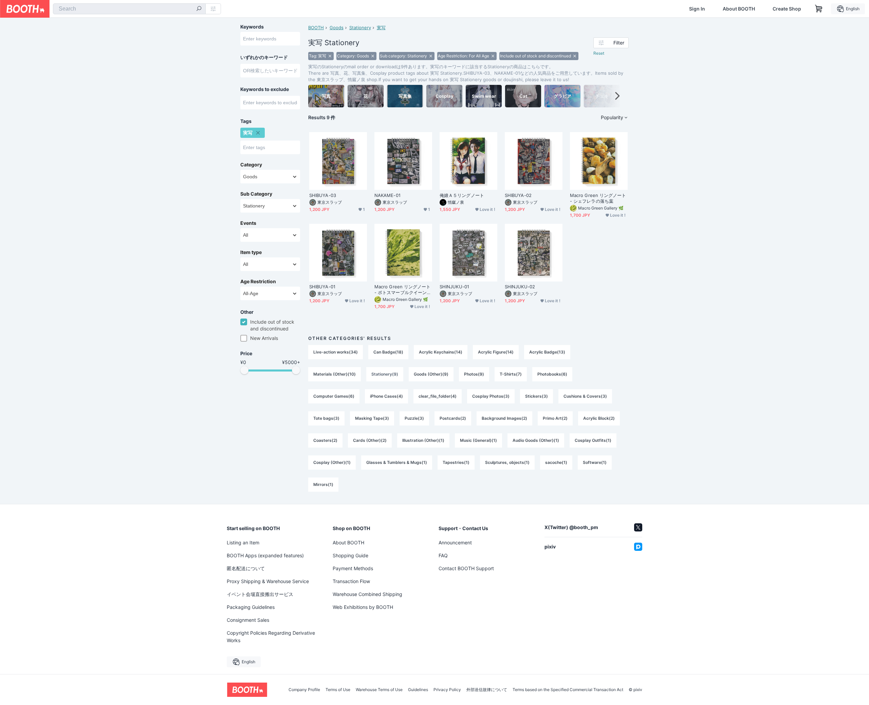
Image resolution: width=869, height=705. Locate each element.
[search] (199, 9)
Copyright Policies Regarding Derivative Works (271, 636)
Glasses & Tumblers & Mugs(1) (396, 462)
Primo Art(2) (555, 418)
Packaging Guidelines (251, 607)
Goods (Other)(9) (431, 374)
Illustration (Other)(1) (423, 440)
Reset (598, 53)
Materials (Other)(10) (334, 374)
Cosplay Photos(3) (491, 396)
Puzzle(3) (414, 418)
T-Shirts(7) (511, 374)
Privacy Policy (447, 690)
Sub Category (256, 194)
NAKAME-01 (387, 195)
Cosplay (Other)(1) (332, 462)
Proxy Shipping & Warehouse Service (268, 581)
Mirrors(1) (323, 484)
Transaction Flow (351, 581)
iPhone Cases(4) (386, 396)
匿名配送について (246, 568)
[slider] (244, 370)
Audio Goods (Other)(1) (536, 440)
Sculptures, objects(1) (507, 462)
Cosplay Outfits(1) (593, 440)
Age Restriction (258, 281)
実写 (381, 27)
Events (248, 223)
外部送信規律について (486, 690)
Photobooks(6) (552, 374)
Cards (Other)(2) (370, 440)
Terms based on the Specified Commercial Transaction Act (568, 690)
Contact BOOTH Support (466, 568)
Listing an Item (243, 542)
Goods (337, 27)
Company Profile (304, 690)
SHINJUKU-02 (520, 286)
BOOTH (316, 27)
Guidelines (418, 690)
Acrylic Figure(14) (496, 352)
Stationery (360, 27)
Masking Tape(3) (372, 418)
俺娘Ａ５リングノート (462, 195)
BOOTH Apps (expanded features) (265, 555)
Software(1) (595, 462)
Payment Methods (353, 568)
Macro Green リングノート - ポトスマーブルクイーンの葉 (402, 289)
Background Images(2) (504, 418)
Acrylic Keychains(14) (440, 352)
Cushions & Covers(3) (585, 396)
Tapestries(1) (456, 462)
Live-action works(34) (335, 352)
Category (251, 164)
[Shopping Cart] (819, 9)
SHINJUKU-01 (454, 286)
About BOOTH (739, 8)
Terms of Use (338, 690)
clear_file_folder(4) (438, 396)
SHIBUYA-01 (322, 286)
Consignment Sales (248, 620)
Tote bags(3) (326, 418)
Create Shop (787, 8)
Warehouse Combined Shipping (367, 594)
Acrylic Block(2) (599, 418)
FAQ (443, 555)
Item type (251, 252)
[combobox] (129, 8)
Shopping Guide (350, 555)
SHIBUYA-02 (518, 195)
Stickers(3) (536, 396)
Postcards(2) (453, 418)
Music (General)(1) (478, 440)
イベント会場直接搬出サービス (260, 594)
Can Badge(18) (388, 352)
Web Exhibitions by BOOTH (363, 607)
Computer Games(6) (333, 396)
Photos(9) (474, 374)
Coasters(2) (325, 440)
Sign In (697, 8)
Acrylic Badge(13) (547, 352)
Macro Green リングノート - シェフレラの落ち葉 (598, 198)
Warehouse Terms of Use (379, 690)
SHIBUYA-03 (322, 195)
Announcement (455, 542)
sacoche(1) (556, 462)
